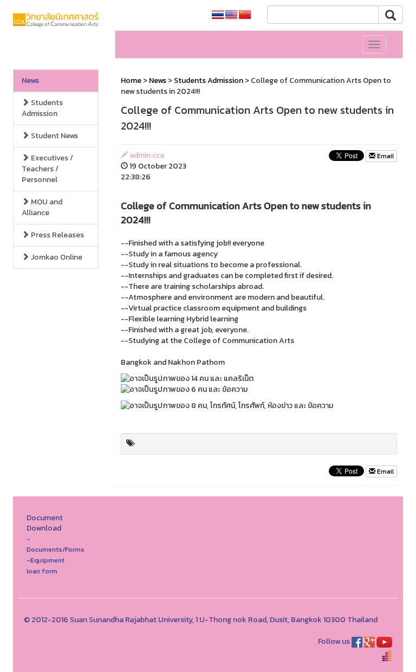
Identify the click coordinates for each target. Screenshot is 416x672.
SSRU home (176, 15)
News (30, 80)
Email (384, 156)
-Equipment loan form (45, 565)
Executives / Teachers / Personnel (47, 168)
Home (131, 80)
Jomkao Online (55, 257)
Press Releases (56, 235)
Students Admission (42, 108)
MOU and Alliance (42, 207)
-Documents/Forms (55, 544)
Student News (53, 135)
